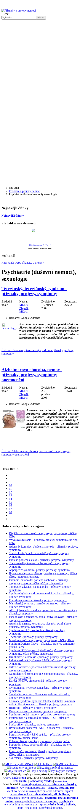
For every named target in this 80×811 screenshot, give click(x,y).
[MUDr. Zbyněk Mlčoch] (17, 764)
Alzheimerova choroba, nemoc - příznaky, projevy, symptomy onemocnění (31, 374)
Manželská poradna (50, 807)
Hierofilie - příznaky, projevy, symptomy (33, 707)
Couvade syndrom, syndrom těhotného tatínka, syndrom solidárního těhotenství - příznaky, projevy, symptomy (42, 702)
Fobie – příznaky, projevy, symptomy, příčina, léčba (39, 741)
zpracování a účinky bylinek (57, 804)
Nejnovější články (12, 215)
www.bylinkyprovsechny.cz (20, 804)
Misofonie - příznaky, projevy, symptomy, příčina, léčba (41, 640)
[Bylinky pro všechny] (62, 771)
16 (10, 505)
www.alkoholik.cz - (39, 794)
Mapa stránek (61, 781)
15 (10, 502)
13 (10, 495)
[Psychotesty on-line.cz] (21, 767)
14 (10, 498)
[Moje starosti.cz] (15, 771)
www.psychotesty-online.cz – (44, 801)
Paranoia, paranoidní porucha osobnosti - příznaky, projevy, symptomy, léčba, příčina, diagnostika (38, 581)
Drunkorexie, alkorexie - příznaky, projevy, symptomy (41, 657)
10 (10, 485)
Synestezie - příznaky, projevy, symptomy (33, 757)
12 (10, 492)
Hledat (5, 13)
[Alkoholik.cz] (43, 764)
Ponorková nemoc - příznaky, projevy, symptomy (38, 600)
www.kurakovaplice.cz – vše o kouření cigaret (45, 791)
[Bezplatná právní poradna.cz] (55, 767)
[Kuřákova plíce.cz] (65, 764)
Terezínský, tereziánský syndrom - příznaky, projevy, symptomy (34, 291)
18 (10, 512)
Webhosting (40, 781)
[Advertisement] (40, 61)
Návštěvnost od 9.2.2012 (40, 245)
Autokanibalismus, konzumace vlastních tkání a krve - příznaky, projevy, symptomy (40, 625)
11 (10, 488)
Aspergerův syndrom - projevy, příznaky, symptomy (39, 570)
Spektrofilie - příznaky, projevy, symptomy (34, 724)
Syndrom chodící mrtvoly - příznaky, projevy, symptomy (42, 714)
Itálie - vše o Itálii (27, 807)
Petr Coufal (20, 781)
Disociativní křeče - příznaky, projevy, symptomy (38, 711)
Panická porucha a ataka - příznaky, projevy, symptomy (41, 559)
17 (10, 508)
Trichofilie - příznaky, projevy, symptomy (33, 636)
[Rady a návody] (37, 771)
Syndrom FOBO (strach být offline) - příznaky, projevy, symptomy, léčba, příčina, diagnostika (41, 652)
